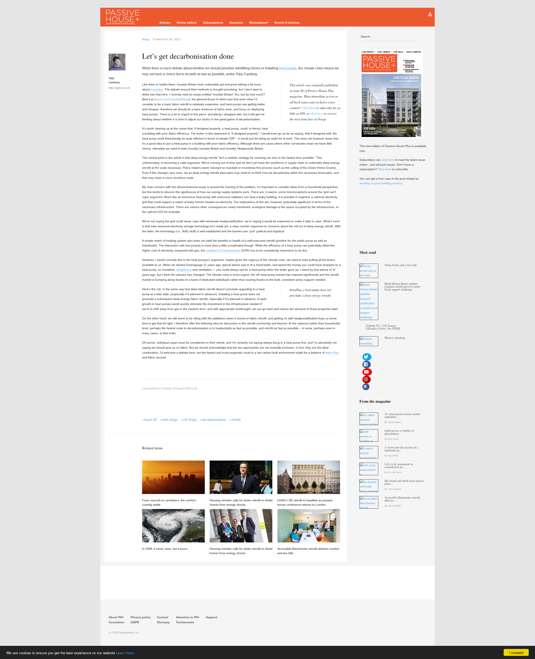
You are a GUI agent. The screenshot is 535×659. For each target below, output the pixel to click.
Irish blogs (169, 420)
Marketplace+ (258, 22)
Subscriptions (213, 22)
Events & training (287, 22)
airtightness (184, 269)
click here (316, 113)
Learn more (125, 652)
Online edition (187, 22)
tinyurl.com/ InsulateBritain (171, 99)
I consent (516, 652)
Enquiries (236, 22)
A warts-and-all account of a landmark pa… (401, 448)
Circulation (116, 622)
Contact (162, 617)
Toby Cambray (114, 80)
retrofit (236, 420)
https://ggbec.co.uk (117, 87)
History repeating (395, 338)
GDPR (135, 622)
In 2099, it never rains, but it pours (164, 548)
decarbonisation (214, 420)
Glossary (163, 622)
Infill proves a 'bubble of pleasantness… (399, 432)
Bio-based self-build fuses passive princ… (404, 482)
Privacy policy (141, 617)
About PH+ (116, 617)
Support (211, 617)
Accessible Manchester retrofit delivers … (402, 498)
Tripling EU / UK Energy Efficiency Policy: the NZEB (383, 327)
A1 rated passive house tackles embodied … (402, 415)
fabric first (331, 352)
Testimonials (185, 622)
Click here (308, 107)
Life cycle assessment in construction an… (399, 465)
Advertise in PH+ (188, 617)
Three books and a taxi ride (401, 265)
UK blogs (190, 420)
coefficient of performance (223, 250)
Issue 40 (150, 420)
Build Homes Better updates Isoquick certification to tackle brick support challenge (402, 286)
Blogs (145, 39)
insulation (156, 89)
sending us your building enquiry (380, 183)
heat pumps (288, 68)
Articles (164, 22)
